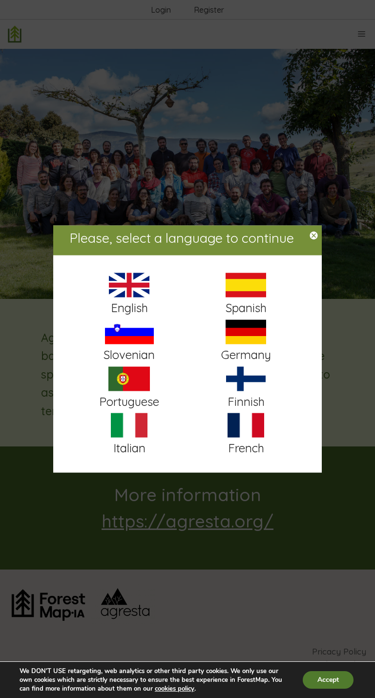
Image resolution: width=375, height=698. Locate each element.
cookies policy (174, 688)
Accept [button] (328, 679)
